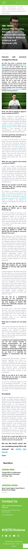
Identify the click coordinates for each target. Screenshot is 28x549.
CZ (17, 2)
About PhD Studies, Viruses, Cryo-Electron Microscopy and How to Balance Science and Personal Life (14, 11)
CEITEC (3, 6)
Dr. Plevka (20, 146)
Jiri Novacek (22, 198)
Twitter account (19, 433)
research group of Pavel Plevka (11, 194)
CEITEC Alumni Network (14, 89)
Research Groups (11, 6)
